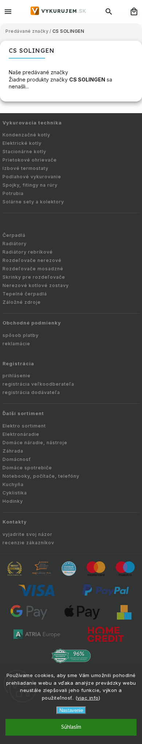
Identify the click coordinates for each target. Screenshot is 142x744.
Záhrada (13, 451)
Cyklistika (15, 493)
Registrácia (18, 363)
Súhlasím (71, 727)
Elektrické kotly (22, 143)
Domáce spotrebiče (27, 467)
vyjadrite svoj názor (27, 534)
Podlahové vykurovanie (32, 176)
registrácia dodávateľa (31, 392)
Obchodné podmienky (32, 323)
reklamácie (16, 343)
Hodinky (13, 501)
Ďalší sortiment (23, 413)
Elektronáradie (21, 434)
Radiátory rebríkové (28, 252)
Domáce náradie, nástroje (35, 442)
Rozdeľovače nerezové (32, 260)
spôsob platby (21, 335)
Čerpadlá (14, 235)
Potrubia (13, 193)
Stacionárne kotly (24, 151)
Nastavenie (71, 710)
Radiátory (15, 243)
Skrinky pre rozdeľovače (34, 277)
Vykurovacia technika (32, 123)
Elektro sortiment (24, 426)
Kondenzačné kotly (26, 135)
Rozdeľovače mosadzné (33, 268)
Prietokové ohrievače (30, 160)
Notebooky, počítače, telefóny (41, 476)
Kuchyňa (13, 484)
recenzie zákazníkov (28, 542)
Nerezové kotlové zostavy (36, 285)
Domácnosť (17, 459)
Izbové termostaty (25, 168)
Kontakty (15, 522)
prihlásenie (17, 375)
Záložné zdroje (22, 302)
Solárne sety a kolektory (33, 201)
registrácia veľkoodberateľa (38, 384)
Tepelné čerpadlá (25, 294)
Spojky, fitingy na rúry (30, 185)
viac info (88, 698)
